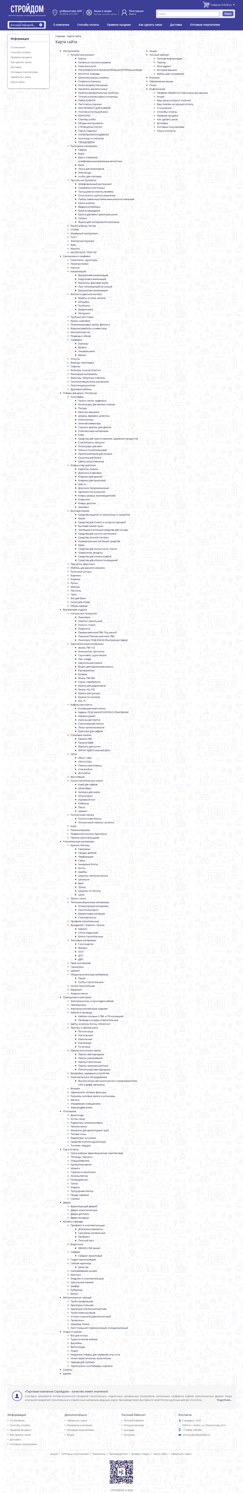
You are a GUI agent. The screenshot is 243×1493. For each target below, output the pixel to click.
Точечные (84, 1046)
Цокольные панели (82, 1282)
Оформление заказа (161, 81)
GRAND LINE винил (89, 1248)
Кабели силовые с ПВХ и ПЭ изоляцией (101, 1016)
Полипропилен (79, 263)
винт (81, 883)
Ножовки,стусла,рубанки (93, 111)
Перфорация (85, 856)
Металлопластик (80, 332)
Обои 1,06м (85, 758)
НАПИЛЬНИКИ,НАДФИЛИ (93, 134)
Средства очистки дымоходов (88, 1141)
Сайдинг (75, 1252)
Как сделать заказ (150, 24)
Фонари (75, 1088)
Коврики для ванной (90, 476)
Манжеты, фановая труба (93, 282)
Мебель (75, 586)
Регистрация (136, 11)
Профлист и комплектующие (88, 1225)
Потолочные (85, 1031)
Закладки (129, 1430)
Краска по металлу (89, 697)
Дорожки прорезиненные (93, 488)
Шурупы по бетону (89, 891)
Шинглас (83, 1267)
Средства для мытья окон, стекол (97, 548)
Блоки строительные (90, 936)
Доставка (176, 24)
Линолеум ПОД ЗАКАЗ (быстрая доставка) (102, 640)
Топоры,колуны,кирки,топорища (98, 96)
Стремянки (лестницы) (91, 187)
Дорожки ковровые (90, 472)
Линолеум (84, 617)
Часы (74, 594)
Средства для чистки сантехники (97, 533)
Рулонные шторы (81, 571)
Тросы (82, 887)
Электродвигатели (81, 1107)
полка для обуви (80, 602)
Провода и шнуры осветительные (98, 1020)
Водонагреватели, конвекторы (89, 328)
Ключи (82, 58)
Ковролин (84, 499)
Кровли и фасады (73, 1221)
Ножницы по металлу (91, 138)
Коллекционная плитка (92, 708)
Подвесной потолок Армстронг (89, 834)
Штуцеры (83, 301)
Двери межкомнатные (84, 1210)
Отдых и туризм (72, 1331)
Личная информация (169, 58)
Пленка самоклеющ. (90, 765)
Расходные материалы (84, 146)
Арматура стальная (82, 1305)
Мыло (81, 518)
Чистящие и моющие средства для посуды (103, 529)
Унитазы (83, 343)
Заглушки (84, 313)
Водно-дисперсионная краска (95, 666)
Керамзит (76, 989)
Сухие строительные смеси (87, 780)
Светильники (78, 1005)
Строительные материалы (78, 841)
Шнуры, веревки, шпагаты (94, 415)
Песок (81, 807)
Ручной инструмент (82, 54)
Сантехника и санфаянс (77, 256)
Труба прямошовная (83, 1312)
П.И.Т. (74, 237)
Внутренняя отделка (75, 609)
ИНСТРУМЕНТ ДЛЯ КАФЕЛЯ (94, 108)
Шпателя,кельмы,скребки (93, 77)
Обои (74, 754)
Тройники (84, 305)
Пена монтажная (81, 963)
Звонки (75, 1100)
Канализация (78, 271)
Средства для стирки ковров (94, 556)
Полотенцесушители (83, 385)
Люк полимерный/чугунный (95, 286)
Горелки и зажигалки (83, 1172)
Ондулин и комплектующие (87, 1278)
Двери (66, 1202)
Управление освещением (86, 1103)
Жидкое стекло (79, 993)
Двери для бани (80, 1214)
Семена (75, 1198)
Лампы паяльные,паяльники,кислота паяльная (106, 199)
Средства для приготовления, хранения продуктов (108, 438)
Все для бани (78, 598)
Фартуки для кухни (89, 746)
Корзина (154, 77)
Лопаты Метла (79, 1176)
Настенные (84, 1043)
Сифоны (75, 366)
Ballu (73, 244)
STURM (75, 229)
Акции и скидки (103, 11)
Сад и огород (70, 1149)
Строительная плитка (91, 723)
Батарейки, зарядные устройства (90, 1073)
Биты (81, 165)
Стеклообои (85, 769)
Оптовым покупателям (205, 24)
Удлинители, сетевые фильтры (89, 1092)
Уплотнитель (86, 419)
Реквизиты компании (79, 1425)
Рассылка (129, 1434)
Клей (73, 826)
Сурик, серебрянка (89, 682)
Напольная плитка (89, 720)
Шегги (82, 484)
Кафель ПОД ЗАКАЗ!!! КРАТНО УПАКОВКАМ (103, 712)
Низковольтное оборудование (89, 1077)
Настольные (85, 1035)
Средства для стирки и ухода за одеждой (102, 522)
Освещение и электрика (77, 997)
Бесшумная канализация (93, 290)
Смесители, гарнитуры (84, 260)
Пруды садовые (80, 1195)
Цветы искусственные (91, 461)
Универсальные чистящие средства (99, 541)
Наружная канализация (92, 279)
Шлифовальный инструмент (95, 184)
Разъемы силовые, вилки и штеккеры (93, 1096)
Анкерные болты (88, 864)
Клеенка (75, 579)
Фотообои (84, 773)
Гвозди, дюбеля (87, 853)
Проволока (77, 1320)
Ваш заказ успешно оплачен (174, 100)
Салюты (67, 1369)
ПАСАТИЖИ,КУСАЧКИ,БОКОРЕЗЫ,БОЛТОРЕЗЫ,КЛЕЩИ (110, 70)
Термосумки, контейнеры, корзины (92, 1366)
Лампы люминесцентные (93, 1065)
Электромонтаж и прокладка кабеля (92, 1001)
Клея (81, 434)
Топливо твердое (81, 1145)
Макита (75, 248)
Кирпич (82, 929)
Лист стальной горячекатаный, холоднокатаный (99, 1328)
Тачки (74, 1183)
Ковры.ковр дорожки (83, 465)
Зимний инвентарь (89, 423)
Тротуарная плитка (82, 1191)
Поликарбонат (79, 1179)
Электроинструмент (82, 241)
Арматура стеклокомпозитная (88, 1309)
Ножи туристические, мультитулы (91, 1358)
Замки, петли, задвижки (92, 400)
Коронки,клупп (87, 66)
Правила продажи (119, 24)
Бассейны (76, 1343)
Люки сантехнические (91, 727)
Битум (74, 1293)
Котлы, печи (78, 1119)
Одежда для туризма (83, 1362)
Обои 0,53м (85, 761)
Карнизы (76, 575)
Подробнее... (224, 1400)
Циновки (83, 507)
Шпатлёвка (84, 788)
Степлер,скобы (87, 119)
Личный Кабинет (134, 1420)
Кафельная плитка (81, 704)
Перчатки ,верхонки (83, 564)
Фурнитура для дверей (84, 1206)
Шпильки (83, 879)
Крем (81, 545)
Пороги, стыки (86, 625)
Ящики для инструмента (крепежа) (98, 222)
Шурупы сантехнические (93, 875)
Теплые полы (78, 1134)
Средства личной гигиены (93, 537)
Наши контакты (166, 130)
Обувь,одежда (79, 605)
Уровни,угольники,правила (94, 62)
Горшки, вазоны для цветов (94, 427)
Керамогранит (86, 716)
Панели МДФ (85, 742)
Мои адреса (164, 66)
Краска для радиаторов (92, 685)
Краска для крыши (89, 693)
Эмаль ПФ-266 (86, 678)
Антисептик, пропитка (91, 651)
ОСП (80, 951)
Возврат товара (140, 1454)
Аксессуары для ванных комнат (96, 404)
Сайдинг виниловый (90, 1255)
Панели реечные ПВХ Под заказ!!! (97, 632)
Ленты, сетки (78, 898)
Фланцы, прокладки (82, 362)
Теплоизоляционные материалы (90, 381)
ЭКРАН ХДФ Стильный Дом (94, 750)
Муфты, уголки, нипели (92, 298)
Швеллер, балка (80, 1324)
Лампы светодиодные (91, 1054)
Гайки (81, 860)
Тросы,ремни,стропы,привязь (96, 191)
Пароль (161, 62)
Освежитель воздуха (90, 552)
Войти (132, 14)
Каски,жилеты (86, 203)
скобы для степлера (89, 176)
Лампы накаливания (90, 1058)
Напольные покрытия (84, 613)
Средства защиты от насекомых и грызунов (104, 514)
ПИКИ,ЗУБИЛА (86, 100)
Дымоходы (77, 1115)
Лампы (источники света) (86, 1050)
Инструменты (71, 51)
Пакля (81, 978)
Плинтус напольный (90, 621)
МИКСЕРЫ (84, 115)
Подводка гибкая (81, 336)
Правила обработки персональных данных (182, 92)
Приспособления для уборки (95, 453)
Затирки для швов (89, 792)
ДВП (80, 959)
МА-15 (81, 701)
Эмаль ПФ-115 (86, 647)
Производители (118, 1454)
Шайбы (82, 872)
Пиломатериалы (80, 830)
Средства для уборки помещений (98, 560)
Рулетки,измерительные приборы (98, 92)
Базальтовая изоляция (91, 913)
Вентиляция (78, 777)
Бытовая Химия (80, 510)
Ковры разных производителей (96, 495)
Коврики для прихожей (92, 480)
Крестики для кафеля (90, 731)
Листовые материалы (83, 940)
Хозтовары (77, 396)
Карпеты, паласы (88, 469)
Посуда (82, 408)
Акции (153, 51)
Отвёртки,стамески (89, 81)
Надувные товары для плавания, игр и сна (95, 1354)
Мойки (82, 347)
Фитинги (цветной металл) (86, 294)
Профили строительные (85, 921)
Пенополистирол (88, 910)
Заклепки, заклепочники (92, 89)
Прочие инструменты (83, 180)
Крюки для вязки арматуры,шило (98, 214)
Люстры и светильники (84, 1027)
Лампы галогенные (89, 1062)
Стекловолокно (87, 917)
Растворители (86, 670)
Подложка (84, 628)
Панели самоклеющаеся (85, 837)
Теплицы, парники (81, 1157)
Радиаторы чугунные (83, 1138)
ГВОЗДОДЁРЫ (86, 142)
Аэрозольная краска (90, 663)
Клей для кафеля (87, 784)
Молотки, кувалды (89, 73)
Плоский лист (86, 1240)
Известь (75, 1187)
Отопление (69, 1111)
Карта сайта (17, 82)
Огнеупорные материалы (93, 906)
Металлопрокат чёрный (77, 1297)
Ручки (74, 583)
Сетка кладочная (88, 932)
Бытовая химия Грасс (90, 526)
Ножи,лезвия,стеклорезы (93, 85)
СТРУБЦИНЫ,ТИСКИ (90, 127)
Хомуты (75, 358)
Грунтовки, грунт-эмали (92, 655)
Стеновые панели (81, 735)
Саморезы (84, 849)
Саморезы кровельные (92, 1233)
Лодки (74, 1350)
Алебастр (83, 803)
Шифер (75, 1286)
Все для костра (79, 1335)
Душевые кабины (81, 389)
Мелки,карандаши (89, 210)
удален (67, 1373)
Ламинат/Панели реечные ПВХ (96, 636)
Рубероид (76, 1290)
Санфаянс (76, 339)
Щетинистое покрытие (91, 491)
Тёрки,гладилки (87, 130)
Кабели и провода (81, 1012)
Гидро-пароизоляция (83, 1259)
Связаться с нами (21, 77)
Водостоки (77, 1244)
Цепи (81, 894)
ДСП (80, 955)
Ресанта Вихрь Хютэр (83, 225)
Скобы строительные (90, 982)
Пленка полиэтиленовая (92, 450)
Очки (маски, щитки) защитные (96, 195)
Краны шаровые (80, 320)
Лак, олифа (84, 659)
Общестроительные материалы (89, 974)
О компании (61, 24)
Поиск (153, 85)
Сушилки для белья (89, 457)
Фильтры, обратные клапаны (88, 377)
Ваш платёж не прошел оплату (175, 104)
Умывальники (86, 351)
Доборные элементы (90, 1229)
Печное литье (79, 1126)
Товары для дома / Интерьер (80, 393)
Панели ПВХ (85, 739)
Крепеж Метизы (80, 845)
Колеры (82, 674)
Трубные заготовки (82, 317)
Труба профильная (82, 1301)
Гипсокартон (86, 944)
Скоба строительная (83, 986)
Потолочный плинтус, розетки (96, 822)
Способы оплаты (88, 24)
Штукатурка (85, 796)
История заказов (167, 70)
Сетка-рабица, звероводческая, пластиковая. (97, 1153)
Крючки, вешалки (88, 412)
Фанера (82, 948)
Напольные (85, 1039)
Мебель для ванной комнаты (88, 567)
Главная (60, 36)
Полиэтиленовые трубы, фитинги (90, 324)
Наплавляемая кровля (84, 1271)
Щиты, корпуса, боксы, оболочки (90, 1024)
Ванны (82, 355)
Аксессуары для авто (90, 446)
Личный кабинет (159, 54)
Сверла (82, 149)
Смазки (82, 218)
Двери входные (80, 1217)
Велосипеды (78, 1347)
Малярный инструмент (84, 233)
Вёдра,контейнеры (89, 206)
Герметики (77, 967)
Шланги (75, 1168)
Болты (82, 868)
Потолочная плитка (82, 815)
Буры (81, 153)
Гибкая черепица (81, 1263)
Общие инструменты (90, 123)
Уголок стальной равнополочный (91, 1316)
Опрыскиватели (80, 1160)
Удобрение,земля (81, 1164)
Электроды (84, 172)
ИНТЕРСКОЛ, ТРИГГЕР (84, 252)
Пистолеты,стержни (90, 104)
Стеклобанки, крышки (91, 442)
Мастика (76, 1274)
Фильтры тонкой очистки (86, 370)
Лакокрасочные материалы (87, 644)
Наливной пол (86, 799)
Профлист (84, 1236)
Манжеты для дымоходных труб (90, 1130)
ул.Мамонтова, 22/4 (71, 11)
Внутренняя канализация (93, 275)
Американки (85, 309)
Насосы (75, 267)
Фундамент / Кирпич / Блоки (87, 925)
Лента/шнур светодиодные (94, 1069)
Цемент (82, 811)
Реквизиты (99, 1454)
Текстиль (76, 590)
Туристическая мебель (84, 1339)
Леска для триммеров (91, 168)
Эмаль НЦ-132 (86, 689)
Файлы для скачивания (170, 73)
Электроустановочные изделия (89, 1008)
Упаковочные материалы (93, 431)
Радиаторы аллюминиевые (87, 1122)
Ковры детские (87, 503)
